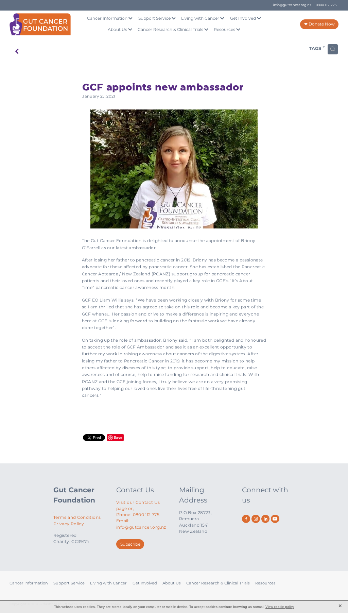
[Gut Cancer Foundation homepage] (42, 24)
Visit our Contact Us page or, (138, 505)
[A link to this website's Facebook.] (246, 519)
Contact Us (135, 490)
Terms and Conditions (77, 517)
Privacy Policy (68, 524)
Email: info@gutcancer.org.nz (141, 523)
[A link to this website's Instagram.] (255, 519)
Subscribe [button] (130, 544)
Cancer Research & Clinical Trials (171, 29)
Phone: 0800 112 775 (137, 514)
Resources (225, 29)
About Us (118, 29)
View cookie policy (279, 607)
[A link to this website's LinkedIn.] (265, 519)
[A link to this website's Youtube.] (275, 519)
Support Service (155, 18)
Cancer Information (107, 18)
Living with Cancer (200, 18)
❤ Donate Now (319, 24)
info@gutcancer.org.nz (292, 5)
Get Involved (243, 18)
